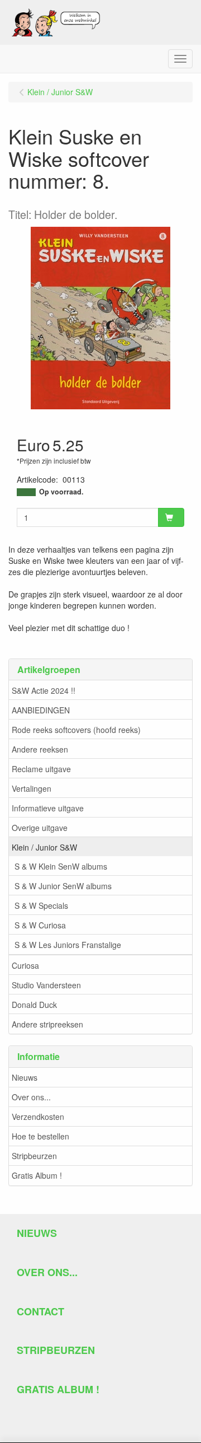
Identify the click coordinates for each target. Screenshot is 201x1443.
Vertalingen (31, 788)
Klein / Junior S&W (44, 847)
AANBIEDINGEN (41, 710)
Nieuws (24, 1077)
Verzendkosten (38, 1116)
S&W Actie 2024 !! (43, 690)
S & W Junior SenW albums (63, 885)
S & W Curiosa (40, 925)
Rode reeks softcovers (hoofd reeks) (76, 729)
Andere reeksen (40, 749)
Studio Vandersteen (46, 985)
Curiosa (25, 965)
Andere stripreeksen (47, 1024)
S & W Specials (41, 905)
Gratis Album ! (37, 1175)
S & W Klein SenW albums (61, 866)
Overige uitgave (40, 827)
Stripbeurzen (34, 1155)
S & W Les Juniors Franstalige (68, 944)
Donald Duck (34, 1004)
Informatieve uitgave (48, 808)
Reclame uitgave (41, 768)
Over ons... (31, 1097)
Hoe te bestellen (40, 1136)
